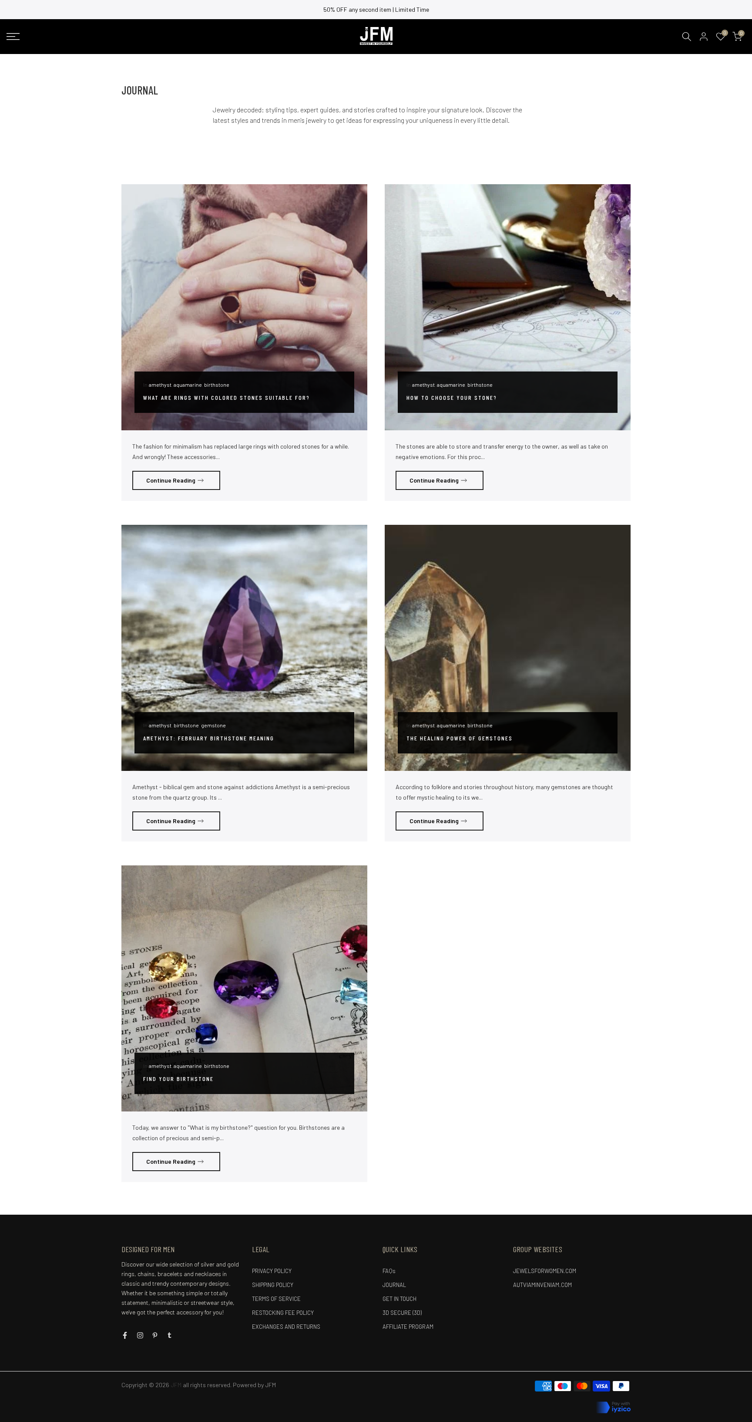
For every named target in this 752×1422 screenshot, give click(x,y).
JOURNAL (394, 1284)
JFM (270, 1384)
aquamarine (188, 385)
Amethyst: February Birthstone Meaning (208, 738)
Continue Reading (170, 480)
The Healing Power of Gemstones (459, 738)
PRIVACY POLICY (272, 1270)
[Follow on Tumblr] (169, 1335)
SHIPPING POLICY (272, 1284)
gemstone (213, 725)
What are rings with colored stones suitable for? (226, 397)
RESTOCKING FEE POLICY (283, 1312)
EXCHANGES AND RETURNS (286, 1326)
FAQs (389, 1270)
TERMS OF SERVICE (276, 1298)
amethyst (160, 385)
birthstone (216, 385)
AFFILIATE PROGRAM (408, 1326)
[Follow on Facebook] (124, 1335)
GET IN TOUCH (399, 1298)
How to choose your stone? (451, 397)
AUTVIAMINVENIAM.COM (542, 1284)
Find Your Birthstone (178, 1078)
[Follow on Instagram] (140, 1335)
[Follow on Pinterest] (155, 1335)
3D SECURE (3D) (402, 1312)
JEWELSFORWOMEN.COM (544, 1270)
